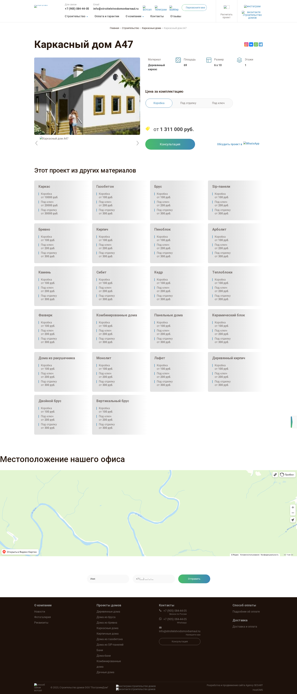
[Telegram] (261, 44)
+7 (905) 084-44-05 (77, 8)
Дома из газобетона (110, 639)
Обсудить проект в (229, 144)
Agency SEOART (254, 685)
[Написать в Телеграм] (161, 7)
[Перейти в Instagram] (252, 5)
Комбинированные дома (109, 664)
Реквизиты (41, 622)
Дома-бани (104, 655)
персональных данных (178, 589)
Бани (100, 650)
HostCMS (258, 689)
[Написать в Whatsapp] (148, 7)
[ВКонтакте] (251, 44)
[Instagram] (246, 44)
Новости (39, 611)
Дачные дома (105, 672)
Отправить (194, 578)
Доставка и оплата (245, 626)
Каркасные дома (107, 628)
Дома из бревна (107, 622)
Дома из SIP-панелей (110, 644)
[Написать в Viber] (174, 7)
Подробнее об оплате (246, 611)
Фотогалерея (42, 617)
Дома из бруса (106, 617)
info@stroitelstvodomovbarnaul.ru (116, 8)
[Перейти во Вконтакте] (252, 14)
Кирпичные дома (108, 633)
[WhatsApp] (256, 44)
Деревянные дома (108, 611)
